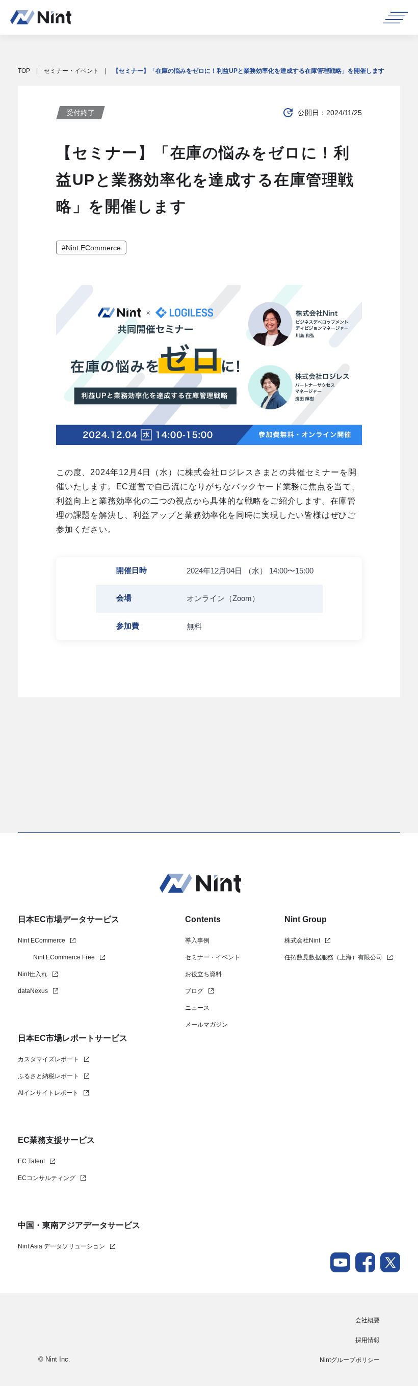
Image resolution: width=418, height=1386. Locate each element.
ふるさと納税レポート (48, 1076)
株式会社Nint (302, 940)
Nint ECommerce (41, 940)
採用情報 (367, 1340)
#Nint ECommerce (91, 248)
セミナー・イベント (71, 70)
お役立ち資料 (203, 974)
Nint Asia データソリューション (61, 1246)
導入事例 (197, 940)
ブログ (194, 991)
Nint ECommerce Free (64, 957)
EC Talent (31, 1161)
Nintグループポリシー (350, 1360)
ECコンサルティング (46, 1178)
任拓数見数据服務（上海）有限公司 (333, 957)
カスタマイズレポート (48, 1059)
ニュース (197, 1007)
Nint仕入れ (32, 974)
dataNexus (33, 991)
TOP (24, 70)
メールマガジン (206, 1024)
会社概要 (367, 1320)
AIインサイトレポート (48, 1092)
